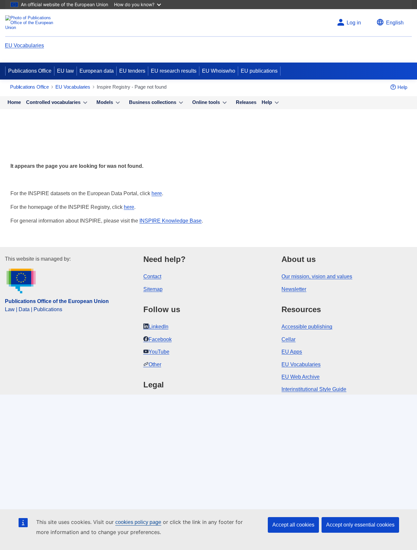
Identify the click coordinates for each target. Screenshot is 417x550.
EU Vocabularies (24, 45)
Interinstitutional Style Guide (313, 389)
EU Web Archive (300, 377)
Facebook (160, 339)
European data (96, 71)
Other (155, 364)
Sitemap (153, 289)
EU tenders (132, 71)
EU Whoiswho (218, 71)
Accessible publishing (306, 326)
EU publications (259, 71)
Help (402, 87)
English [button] (395, 22)
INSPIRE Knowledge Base (170, 221)
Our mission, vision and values (316, 276)
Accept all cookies (293, 525)
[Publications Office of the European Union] (31, 22)
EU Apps (291, 352)
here (156, 193)
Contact (152, 276)
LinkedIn (158, 326)
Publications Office (29, 71)
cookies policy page (138, 522)
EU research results (173, 71)
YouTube (159, 352)
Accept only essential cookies (360, 525)
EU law (65, 71)
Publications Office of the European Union (57, 301)
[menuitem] (14, 102)
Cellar (288, 339)
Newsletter (293, 289)
